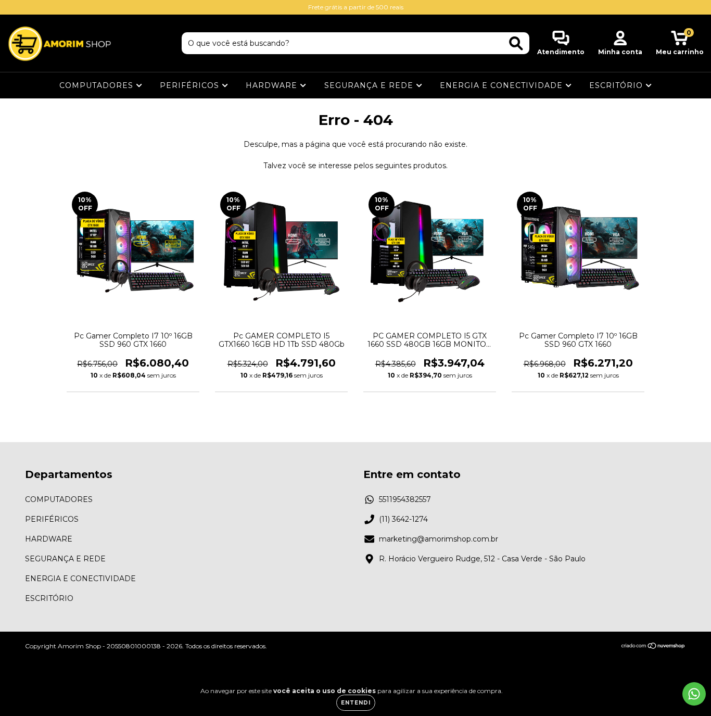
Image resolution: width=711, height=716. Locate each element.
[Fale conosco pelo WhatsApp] (694, 694)
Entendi (356, 702)
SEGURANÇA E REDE (370, 85)
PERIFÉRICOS (191, 85)
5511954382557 (405, 499)
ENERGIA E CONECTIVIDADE (502, 85)
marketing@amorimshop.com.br (438, 539)
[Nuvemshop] (653, 646)
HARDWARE (273, 85)
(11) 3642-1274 (403, 519)
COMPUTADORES (97, 85)
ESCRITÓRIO (617, 85)
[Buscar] (516, 43)
